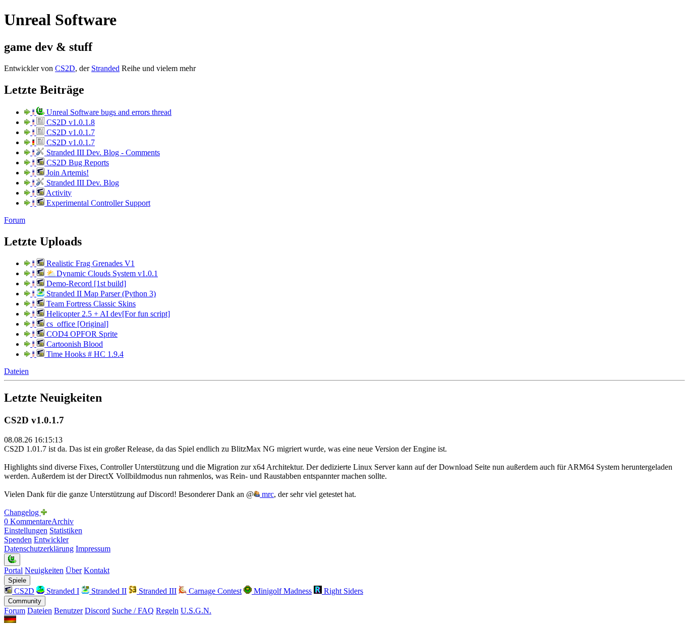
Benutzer (68, 610)
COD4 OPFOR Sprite (81, 334)
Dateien (16, 371)
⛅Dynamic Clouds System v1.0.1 (101, 273)
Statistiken (65, 530)
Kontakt (96, 570)
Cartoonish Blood (73, 344)
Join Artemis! (66, 172)
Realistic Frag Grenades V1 (89, 263)
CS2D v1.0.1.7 (69, 132)
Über (74, 570)
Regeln (167, 610)
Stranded (105, 68)
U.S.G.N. (196, 610)
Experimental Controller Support (97, 203)
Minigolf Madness (282, 591)
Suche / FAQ (133, 610)
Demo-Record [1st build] (85, 283)
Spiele (17, 580)
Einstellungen (25, 530)
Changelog (22, 512)
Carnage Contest (214, 591)
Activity (58, 192)
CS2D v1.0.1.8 (69, 122)
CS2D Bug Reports (76, 162)
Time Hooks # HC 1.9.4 (84, 354)
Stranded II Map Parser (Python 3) (100, 293)
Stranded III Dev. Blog (81, 182)
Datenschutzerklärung (39, 548)
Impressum (93, 548)
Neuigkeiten (44, 570)
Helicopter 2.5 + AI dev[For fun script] (107, 313)
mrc (267, 494)
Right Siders (342, 591)
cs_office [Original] (76, 324)
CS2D (65, 68)
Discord (97, 610)
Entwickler (51, 539)
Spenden (18, 539)
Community (24, 601)
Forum (14, 220)
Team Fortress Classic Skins (90, 303)
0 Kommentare (27, 521)
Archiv (62, 521)
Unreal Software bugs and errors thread (107, 112)
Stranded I (61, 591)
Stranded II (108, 591)
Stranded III (157, 591)
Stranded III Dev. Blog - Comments (102, 152)
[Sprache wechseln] (10, 620)
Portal (13, 570)
